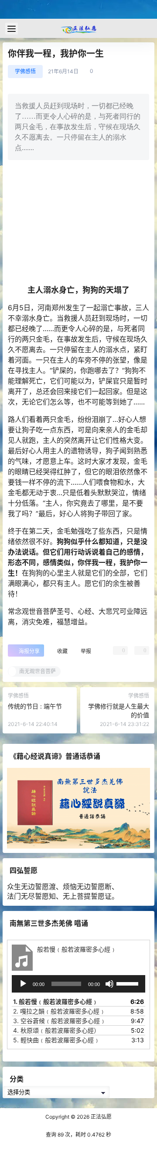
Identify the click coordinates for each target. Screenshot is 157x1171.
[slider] (128, 982)
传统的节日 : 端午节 (35, 706)
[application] (78, 983)
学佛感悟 (25, 71)
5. (56, 1039)
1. (55, 1001)
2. (59, 1010)
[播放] (23, 983)
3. (59, 1020)
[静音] (109, 983)
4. (56, 1030)
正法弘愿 (100, 1116)
